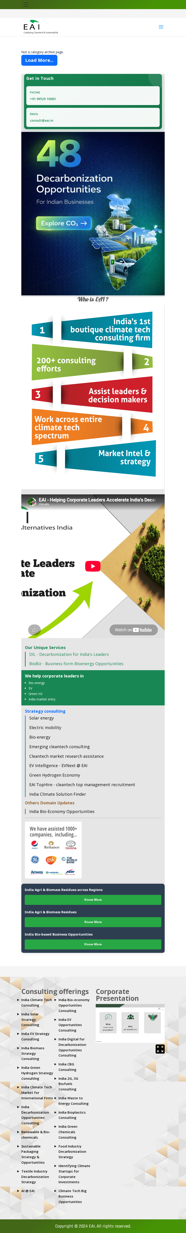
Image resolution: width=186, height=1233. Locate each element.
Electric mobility (45, 727)
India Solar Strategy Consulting (30, 1019)
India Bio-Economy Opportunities (62, 811)
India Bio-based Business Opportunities (59, 934)
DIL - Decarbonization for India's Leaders (69, 654)
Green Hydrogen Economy (54, 775)
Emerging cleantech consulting (59, 746)
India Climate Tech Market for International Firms (37, 1092)
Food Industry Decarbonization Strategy (72, 1151)
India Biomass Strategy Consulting (32, 1053)
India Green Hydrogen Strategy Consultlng (37, 1073)
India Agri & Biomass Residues (50, 912)
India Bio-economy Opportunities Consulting (74, 1005)
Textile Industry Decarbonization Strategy (35, 1176)
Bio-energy (37, 683)
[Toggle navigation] (25, 4)
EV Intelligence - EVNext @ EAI (58, 765)
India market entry (42, 699)
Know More (93, 899)
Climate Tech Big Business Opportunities (73, 1196)
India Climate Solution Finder (57, 794)
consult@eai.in (41, 120)
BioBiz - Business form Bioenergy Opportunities (76, 663)
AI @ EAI (27, 1190)
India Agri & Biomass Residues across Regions (64, 889)
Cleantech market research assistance (66, 756)
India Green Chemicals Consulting (68, 1132)
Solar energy (41, 718)
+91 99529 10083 (43, 99)
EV (30, 688)
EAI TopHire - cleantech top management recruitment (82, 784)
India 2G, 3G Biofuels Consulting (68, 1084)
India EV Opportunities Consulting (70, 1025)
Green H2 (35, 694)
